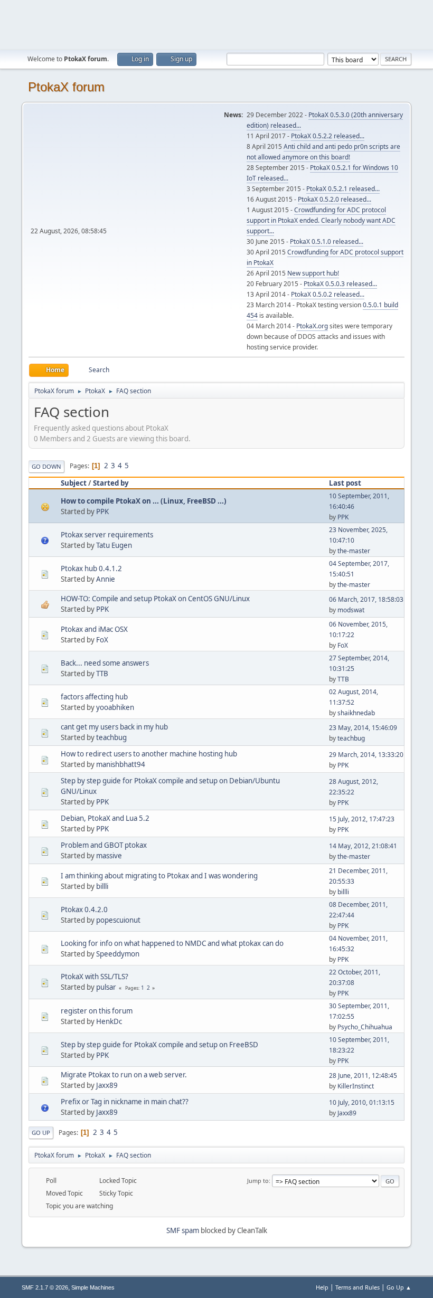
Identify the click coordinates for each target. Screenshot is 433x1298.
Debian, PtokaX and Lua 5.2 (105, 818)
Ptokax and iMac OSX (94, 629)
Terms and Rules (357, 1287)
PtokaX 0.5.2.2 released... (327, 135)
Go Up (41, 1132)
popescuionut (118, 920)
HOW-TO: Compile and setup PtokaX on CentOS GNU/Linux (155, 598)
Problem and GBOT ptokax (104, 845)
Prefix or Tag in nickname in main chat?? (125, 1101)
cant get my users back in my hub (114, 727)
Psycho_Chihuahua (364, 1026)
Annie (105, 579)
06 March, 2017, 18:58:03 (366, 599)
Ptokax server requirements (107, 534)
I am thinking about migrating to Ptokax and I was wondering (159, 875)
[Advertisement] (216, 24)
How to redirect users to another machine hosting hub (149, 754)
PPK (102, 511)
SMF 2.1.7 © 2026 (45, 1287)
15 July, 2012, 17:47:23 (361, 818)
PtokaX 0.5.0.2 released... (327, 294)
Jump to (258, 1181)
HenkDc (109, 1021)
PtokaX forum (66, 87)
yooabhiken (115, 707)
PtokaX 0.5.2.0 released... (334, 199)
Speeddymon (117, 954)
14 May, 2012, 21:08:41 (363, 845)
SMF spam (182, 1230)
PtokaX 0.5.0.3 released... (340, 283)
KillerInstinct (355, 1086)
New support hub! (313, 273)
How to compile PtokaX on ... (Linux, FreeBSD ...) (144, 501)
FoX (102, 640)
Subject (74, 483)
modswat (350, 609)
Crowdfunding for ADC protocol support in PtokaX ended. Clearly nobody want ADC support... (321, 220)
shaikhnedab (356, 712)
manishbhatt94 (120, 764)
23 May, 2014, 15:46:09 (363, 727)
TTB (102, 673)
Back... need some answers (105, 663)
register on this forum (97, 1011)
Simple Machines (93, 1287)
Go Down (46, 466)
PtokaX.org (312, 325)
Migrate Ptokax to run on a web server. (124, 1074)
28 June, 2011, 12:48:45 (363, 1075)
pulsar (106, 987)
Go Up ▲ (399, 1287)
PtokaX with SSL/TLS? (94, 976)
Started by (111, 483)
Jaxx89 (107, 1085)
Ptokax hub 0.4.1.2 (91, 568)
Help (322, 1287)
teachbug (111, 737)
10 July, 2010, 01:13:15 (361, 1102)
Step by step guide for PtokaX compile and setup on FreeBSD (159, 1044)
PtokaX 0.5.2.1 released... (343, 188)
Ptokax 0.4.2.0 (84, 909)
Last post (345, 483)
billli (102, 886)
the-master (353, 550)
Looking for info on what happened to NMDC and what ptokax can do (172, 943)
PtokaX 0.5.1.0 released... (326, 241)
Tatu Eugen (114, 545)
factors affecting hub (94, 697)
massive (109, 855)
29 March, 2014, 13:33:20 (366, 754)
